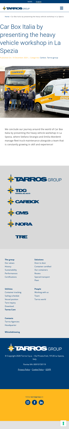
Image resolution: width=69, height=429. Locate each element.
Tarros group (52, 57)
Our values (9, 263)
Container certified (42, 266)
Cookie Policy (38, 369)
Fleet (36, 280)
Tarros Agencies (12, 321)
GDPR (48, 369)
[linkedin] (41, 402)
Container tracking (13, 292)
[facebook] (34, 402)
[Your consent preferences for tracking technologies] (63, 423)
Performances (11, 273)
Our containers (41, 269)
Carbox (43, 57)
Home (7, 16)
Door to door (40, 263)
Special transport (42, 277)
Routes (37, 273)
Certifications (11, 277)
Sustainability (11, 269)
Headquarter (10, 325)
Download (9, 306)
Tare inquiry (10, 302)
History (8, 266)
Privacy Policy (24, 369)
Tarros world (40, 299)
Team (37, 295)
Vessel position (11, 299)
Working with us (41, 292)
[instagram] (27, 402)
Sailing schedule (12, 295)
